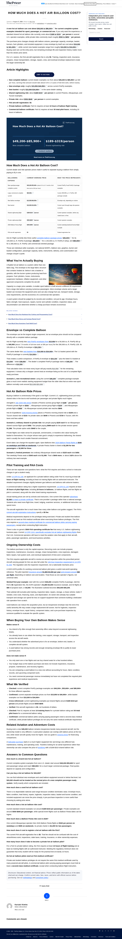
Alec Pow (32, 21)
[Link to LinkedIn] (102, 930)
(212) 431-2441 (49, 931)
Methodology (92, 28)
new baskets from (38, 352)
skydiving (41, 748)
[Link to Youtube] (114, 930)
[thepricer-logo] (13, 3)
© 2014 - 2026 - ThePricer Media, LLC (15, 931)
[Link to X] (99, 930)
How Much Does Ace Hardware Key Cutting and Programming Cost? (30, 314)
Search (101, 39)
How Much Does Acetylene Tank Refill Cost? (22, 323)
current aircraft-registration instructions (21, 512)
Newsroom (107, 28)
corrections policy (51, 23)
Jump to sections (43, 74)
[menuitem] (54, 3)
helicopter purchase (15, 742)
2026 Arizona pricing (29, 413)
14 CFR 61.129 (63, 487)
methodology (40, 23)
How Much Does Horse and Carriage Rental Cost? (24, 319)
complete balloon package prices (49, 238)
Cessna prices (62, 735)
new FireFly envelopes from (41, 342)
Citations (100, 28)
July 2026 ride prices (23, 403)
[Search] (115, 3)
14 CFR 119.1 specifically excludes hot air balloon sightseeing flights (51, 532)
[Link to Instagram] (108, 930)
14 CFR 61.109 (17, 477)
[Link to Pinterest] (111, 930)
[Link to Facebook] (105, 930)
